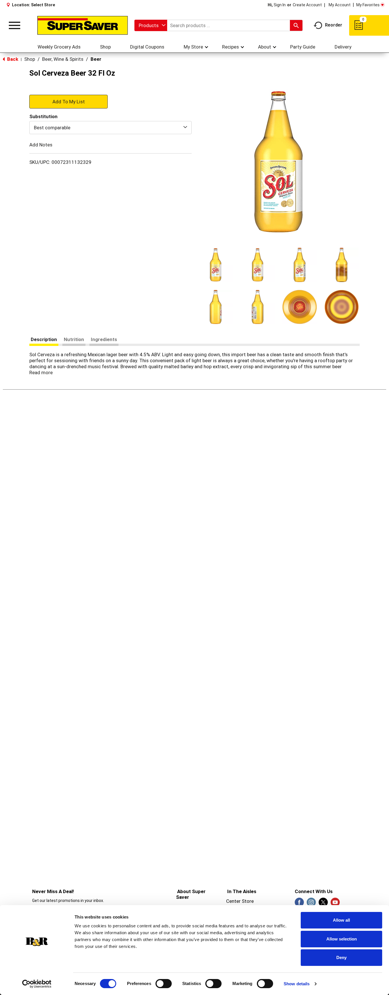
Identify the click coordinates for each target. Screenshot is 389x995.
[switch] (163, 983)
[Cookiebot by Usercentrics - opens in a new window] (37, 984)
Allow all (341, 920)
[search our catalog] (296, 25)
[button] (215, 265)
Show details (297, 983)
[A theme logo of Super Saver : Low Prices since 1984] (82, 25)
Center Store (240, 901)
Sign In (280, 5)
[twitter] (323, 904)
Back (12, 59)
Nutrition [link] (74, 339)
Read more (41, 372)
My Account (340, 5)
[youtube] (335, 904)
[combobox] (150, 25)
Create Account (307, 5)
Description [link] (44, 339)
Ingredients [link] (104, 339)
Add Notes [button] (40, 145)
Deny (341, 957)
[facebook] (299, 904)
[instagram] (311, 904)
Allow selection (341, 938)
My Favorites (368, 5)
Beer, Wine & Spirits (62, 59)
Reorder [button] (333, 25)
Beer (96, 59)
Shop (29, 59)
